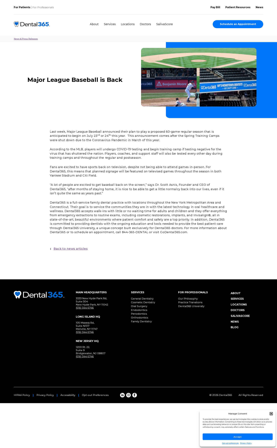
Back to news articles (71, 249)
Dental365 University (191, 306)
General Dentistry (142, 298)
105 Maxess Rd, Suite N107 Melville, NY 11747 (87, 325)
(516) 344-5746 (85, 307)
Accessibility (67, 395)
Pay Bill (215, 7)
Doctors (145, 24)
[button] (271, 413)
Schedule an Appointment (238, 24)
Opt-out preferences (230, 443)
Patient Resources (237, 7)
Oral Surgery (139, 306)
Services (110, 24)
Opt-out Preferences (95, 395)
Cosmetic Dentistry (143, 302)
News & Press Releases (26, 39)
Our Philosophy (188, 298)
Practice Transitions (190, 302)
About (94, 24)
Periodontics (139, 313)
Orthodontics (139, 317)
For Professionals (43, 7)
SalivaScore (164, 24)
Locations (128, 24)
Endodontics (139, 310)
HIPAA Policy (22, 395)
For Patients (22, 7)
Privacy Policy (246, 443)
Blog (235, 327)
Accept (238, 437)
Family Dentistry (141, 321)
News (259, 7)
